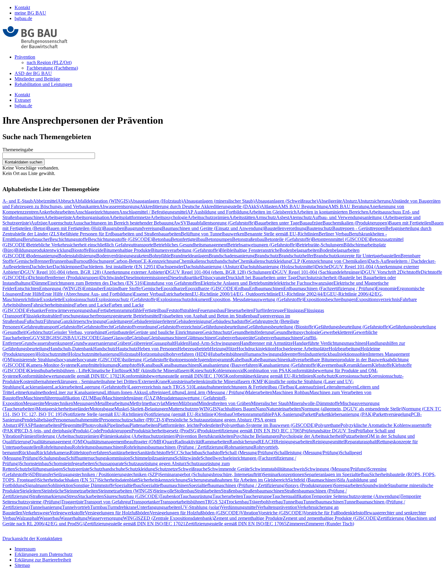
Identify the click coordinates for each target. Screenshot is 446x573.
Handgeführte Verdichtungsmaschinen (329, 343)
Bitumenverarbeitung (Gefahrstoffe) (185, 250)
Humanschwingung (263, 354)
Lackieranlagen (37, 386)
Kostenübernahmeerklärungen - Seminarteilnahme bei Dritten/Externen (88, 381)
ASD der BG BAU (33, 73)
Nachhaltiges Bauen (236, 408)
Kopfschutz (324, 376)
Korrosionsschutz (352, 376)
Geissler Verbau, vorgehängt (79, 332)
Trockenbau (237, 501)
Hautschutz (126, 348)
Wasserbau (49, 518)
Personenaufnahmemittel (76, 419)
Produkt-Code (86, 430)
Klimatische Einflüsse (108, 370)
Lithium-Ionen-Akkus (125, 392)
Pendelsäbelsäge (37, 419)
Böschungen (101, 261)
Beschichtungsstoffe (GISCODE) (120, 239)
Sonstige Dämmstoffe (93, 485)
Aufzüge (39, 222)
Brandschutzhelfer (296, 255)
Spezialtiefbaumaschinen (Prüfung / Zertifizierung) (237, 485)
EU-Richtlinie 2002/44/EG (304, 294)
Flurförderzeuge (268, 310)
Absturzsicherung (374, 201)
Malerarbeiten (259, 392)
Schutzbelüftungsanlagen (39, 469)
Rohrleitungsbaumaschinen (98, 447)
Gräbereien (140, 343)
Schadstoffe (213, 452)
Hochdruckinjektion (256, 348)
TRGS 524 (215, 501)
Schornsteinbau (34, 463)
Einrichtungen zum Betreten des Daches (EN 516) (95, 283)
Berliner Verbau (334, 233)
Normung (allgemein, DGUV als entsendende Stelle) (351, 408)
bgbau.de (23, 18)
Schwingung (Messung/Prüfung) (336, 469)
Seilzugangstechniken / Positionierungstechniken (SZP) (106, 474)
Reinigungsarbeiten (293, 441)
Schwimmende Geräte (229, 469)
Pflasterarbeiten (45, 425)
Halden (181, 343)
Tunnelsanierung (46, 507)
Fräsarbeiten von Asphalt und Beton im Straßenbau (208, 315)
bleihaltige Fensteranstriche (253, 250)
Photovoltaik (95, 425)
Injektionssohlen (352, 354)
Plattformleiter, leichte (178, 425)
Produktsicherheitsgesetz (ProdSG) (164, 430)
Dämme (39, 283)
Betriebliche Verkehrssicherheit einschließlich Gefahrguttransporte (90, 244)
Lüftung (176, 392)
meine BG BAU (30, 12)
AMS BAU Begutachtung (303, 206)
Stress (72, 496)
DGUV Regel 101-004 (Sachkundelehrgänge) (317, 272)
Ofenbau (223, 414)
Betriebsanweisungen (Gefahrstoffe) (261, 244)
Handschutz (104, 348)
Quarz (169, 441)
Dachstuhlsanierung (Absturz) (212, 266)
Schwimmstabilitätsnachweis (277, 469)
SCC (175, 452)
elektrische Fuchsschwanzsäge (304, 283)
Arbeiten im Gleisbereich (272, 211)
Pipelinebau (118, 425)
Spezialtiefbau (127, 485)
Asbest (282, 217)
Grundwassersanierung (94, 343)
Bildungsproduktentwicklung (43, 250)
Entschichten (27, 288)
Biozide (96, 250)
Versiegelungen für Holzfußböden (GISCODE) (195, 512)
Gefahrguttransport (40, 326)
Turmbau (98, 507)
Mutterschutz (180, 408)
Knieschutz (202, 370)
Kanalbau (151, 365)
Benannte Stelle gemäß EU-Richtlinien (281, 233)
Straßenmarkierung (48, 496)
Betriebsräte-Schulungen (319, 244)
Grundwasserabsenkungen (46, 343)
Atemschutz (300, 217)
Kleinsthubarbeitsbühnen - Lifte (57, 370)
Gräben (123, 343)
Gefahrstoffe (70, 326)
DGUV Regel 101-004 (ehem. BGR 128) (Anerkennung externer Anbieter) (93, 272)
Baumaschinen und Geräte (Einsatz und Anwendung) (213, 228)
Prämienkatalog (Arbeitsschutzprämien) (138, 436)
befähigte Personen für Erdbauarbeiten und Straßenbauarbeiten (121, 233)
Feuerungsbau (211, 310)
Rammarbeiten (215, 441)
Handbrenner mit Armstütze (266, 343)
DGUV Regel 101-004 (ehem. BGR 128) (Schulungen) (219, 272)
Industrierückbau (321, 354)
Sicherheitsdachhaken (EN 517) (67, 479)
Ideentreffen (293, 354)
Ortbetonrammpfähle (252, 414)
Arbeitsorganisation (90, 217)
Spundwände (375, 485)
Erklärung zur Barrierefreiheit (43, 559)
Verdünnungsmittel (239, 507)
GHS (54, 337)
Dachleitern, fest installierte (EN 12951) (119, 266)
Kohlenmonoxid (228, 370)
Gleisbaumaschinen (167, 337)
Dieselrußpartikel (184, 277)
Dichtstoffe (410, 272)
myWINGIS (205, 408)
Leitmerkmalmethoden (34, 392)
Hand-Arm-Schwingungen (214, 343)
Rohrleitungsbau (56, 447)
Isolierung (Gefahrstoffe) (146, 359)
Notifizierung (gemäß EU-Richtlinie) (180, 414)
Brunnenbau (61, 261)
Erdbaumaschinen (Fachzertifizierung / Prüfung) (329, 288)
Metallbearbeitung (112, 403)
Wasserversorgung (105, 518)
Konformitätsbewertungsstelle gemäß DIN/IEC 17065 (173, 376)
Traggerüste (72, 501)
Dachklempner (67, 266)
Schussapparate (109, 463)
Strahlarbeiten (207, 490)
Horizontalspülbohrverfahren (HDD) (174, 354)
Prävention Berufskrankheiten (204, 436)
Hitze (231, 348)
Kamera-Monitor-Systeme (52, 365)
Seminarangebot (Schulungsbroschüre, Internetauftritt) (211, 474)
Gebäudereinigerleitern (153, 321)
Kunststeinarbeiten (185, 381)
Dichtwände (111, 277)
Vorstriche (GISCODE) (280, 512)
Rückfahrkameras (53, 452)
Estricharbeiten (177, 294)
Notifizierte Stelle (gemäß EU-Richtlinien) (104, 414)
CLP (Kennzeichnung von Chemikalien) (329, 261)
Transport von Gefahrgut (107, 501)
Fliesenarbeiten (239, 310)
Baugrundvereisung (143, 228)
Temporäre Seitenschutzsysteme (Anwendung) (355, 496)
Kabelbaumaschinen (268, 359)
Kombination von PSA (266, 370)
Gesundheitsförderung (252, 332)
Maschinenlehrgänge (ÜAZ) (130, 397)
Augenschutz (60, 222)
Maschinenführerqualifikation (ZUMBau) (63, 397)
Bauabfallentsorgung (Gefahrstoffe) (221, 222)
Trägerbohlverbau (266, 501)
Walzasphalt (27, 518)
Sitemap (22, 565)
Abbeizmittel (45, 201)
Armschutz (265, 217)
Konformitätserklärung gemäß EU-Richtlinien (269, 376)
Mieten (172, 403)
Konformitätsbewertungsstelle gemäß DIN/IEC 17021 (70, 376)
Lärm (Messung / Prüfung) (220, 392)
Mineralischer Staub (270, 403)
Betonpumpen (218, 239)
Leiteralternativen (340, 386)
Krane (161, 381)
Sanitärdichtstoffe (154, 452)
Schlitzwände (188, 458)
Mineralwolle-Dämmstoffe (314, 403)
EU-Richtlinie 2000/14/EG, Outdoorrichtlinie (235, 294)
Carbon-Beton (126, 261)
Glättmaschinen (200, 337)
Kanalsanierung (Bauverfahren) (229, 365)
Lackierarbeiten (67, 386)
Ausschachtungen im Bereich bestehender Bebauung (123, 222)
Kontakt (22, 7)
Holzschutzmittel (52, 354)
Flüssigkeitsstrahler (42, 315)
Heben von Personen (157, 348)
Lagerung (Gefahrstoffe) (105, 386)
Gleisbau (139, 337)
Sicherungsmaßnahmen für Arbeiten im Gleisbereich (238, 479)
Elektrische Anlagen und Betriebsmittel (238, 283)
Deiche (322, 266)
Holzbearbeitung (344, 348)
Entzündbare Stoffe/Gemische (132, 288)
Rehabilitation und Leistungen (43, 84)
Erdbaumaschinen (266, 288)
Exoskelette (51, 299)
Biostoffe (80, 250)
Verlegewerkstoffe (67, 512)
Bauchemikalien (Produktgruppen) (356, 222)
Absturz (349, 201)
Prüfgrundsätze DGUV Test (329, 430)
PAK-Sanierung (287, 414)
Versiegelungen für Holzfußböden (117, 512)
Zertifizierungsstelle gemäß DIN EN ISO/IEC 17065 (235, 523)
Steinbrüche (52, 490)
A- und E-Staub (17, 201)
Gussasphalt (162, 343)
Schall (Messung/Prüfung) (250, 452)
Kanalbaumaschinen (179, 365)
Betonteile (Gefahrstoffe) (288, 239)
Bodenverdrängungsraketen (122, 255)
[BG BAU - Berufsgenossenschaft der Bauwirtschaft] (35, 46)
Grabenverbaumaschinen (278, 337)
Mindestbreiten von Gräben (224, 403)
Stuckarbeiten (91, 496)
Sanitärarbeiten (123, 452)
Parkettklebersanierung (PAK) (344, 414)
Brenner (42, 261)
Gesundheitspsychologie (296, 332)
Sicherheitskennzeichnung (163, 479)
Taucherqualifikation (291, 496)
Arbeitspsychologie (169, 217)
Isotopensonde (184, 359)
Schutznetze (166, 469)
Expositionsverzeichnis (378, 299)
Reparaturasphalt (361, 441)
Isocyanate (66, 359)
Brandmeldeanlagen (190, 255)
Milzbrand (188, 403)
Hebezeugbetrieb (193, 348)
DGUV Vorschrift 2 (380, 272)
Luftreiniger (157, 392)
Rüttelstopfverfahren (89, 452)
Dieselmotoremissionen (145, 277)
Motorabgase (102, 408)
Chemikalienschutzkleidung (264, 261)
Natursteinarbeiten (283, 408)
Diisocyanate (213, 277)
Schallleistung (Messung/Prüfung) (307, 452)
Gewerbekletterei (336, 332)
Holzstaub (129, 354)
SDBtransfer (41, 474)
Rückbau (27, 452)
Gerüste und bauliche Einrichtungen (167, 332)
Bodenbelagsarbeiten (299, 250)
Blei (224, 250)
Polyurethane (327, 425)
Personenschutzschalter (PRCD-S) (133, 419)
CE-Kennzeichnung (159, 261)
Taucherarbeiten (227, 496)
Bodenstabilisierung (77, 255)
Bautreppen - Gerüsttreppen (358, 228)
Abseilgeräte (330, 201)
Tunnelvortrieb (76, 507)
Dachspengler (170, 266)
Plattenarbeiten (144, 425)
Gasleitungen (118, 321)
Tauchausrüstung (196, 496)
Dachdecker (41, 266)
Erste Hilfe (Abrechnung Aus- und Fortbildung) (87, 294)
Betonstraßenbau (248, 239)
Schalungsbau (52, 458)
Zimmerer (295, 523)
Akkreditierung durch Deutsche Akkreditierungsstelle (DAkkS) (200, 206)
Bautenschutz (319, 228)
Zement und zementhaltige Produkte (248, 518)
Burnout (81, 261)
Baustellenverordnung (285, 228)
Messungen (84, 403)
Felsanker (36, 310)
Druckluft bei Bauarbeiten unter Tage (261, 277)
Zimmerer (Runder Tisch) (329, 523)
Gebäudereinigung (193, 321)
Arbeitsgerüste (58, 217)
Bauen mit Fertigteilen (410, 222)
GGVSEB (39, 337)
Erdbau (242, 288)
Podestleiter (210, 425)
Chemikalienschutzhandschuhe (208, 261)
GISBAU (68, 337)
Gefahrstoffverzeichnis (178, 326)
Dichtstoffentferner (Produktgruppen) (64, 277)
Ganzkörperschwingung (83, 321)
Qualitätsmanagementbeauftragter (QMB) (123, 441)
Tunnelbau (293, 501)
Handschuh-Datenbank (71, 348)
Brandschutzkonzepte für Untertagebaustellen (356, 255)
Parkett (309, 414)
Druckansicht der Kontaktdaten (32, 538)
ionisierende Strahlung (34, 359)
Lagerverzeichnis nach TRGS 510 (161, 386)
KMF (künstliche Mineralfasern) (160, 370)
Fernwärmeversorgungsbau (72, 310)
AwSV (180, 222)
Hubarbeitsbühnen (226, 354)
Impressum (25, 548)
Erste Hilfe (32, 294)
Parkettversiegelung (392, 414)
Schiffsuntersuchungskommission (98, 458)
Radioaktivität (188, 441)
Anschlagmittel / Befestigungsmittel (153, 211)
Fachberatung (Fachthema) (52, 67)
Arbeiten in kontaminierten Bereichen (332, 211)
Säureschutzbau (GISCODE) (132, 496)
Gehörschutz (39, 332)
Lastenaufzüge (310, 386)
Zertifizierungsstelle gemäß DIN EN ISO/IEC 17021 (134, 523)
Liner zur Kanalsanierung (80, 392)
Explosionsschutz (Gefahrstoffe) (126, 299)
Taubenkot (170, 496)
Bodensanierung (42, 255)
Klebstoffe (382, 365)
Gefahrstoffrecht (97, 326)
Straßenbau (231, 490)
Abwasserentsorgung (119, 206)
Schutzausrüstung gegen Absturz (155, 463)
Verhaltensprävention (277, 507)
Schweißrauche (193, 469)
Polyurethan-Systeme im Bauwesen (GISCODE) (268, 425)
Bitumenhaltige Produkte (127, 250)
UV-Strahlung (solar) (201, 507)
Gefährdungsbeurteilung (223, 326)
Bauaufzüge (311, 222)
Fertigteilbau (154, 310)
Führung (52, 321)
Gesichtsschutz (216, 332)
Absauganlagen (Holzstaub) (156, 201)
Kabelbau (240, 359)
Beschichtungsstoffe (68, 239)
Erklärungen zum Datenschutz (44, 554)
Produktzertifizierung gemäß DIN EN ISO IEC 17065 (250, 430)
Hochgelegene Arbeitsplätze (302, 348)
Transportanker (145, 501)
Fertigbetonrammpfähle (120, 310)
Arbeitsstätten (242, 217)
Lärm (189, 392)
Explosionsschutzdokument (183, 299)
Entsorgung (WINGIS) (61, 288)
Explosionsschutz (79, 299)
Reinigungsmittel (328, 441)
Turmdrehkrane (122, 507)
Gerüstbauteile (119, 332)
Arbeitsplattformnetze (129, 217)
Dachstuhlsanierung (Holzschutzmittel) (278, 266)
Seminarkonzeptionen (283, 474)
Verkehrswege (36, 512)
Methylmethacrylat (147, 403)
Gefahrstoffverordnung (135, 326)
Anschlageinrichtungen (97, 211)
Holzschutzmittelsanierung (94, 354)
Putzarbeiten (355, 436)
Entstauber (93, 288)
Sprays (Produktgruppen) (310, 485)
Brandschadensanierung (232, 255)
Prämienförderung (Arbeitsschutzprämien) (60, 436)
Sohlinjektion (60, 485)
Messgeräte (34, 403)
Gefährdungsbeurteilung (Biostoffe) (281, 326)
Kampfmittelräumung (97, 365)
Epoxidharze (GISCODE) (210, 288)
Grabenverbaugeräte (234, 337)
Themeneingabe (17, 149)
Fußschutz (34, 321)
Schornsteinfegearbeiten (72, 463)
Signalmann (36, 485)
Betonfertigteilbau (188, 239)
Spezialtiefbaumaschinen (165, 485)
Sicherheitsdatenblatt (118, 479)
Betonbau (161, 239)
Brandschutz (267, 255)
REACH (266, 441)
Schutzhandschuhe (107, 469)
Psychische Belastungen (256, 436)
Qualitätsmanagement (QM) (56, 441)
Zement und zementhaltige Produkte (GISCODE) (330, 518)
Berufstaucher (36, 239)
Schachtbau (191, 452)
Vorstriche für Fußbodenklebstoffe (336, 512)
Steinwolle (164, 490)
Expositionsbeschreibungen (329, 299)
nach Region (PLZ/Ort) (49, 62)
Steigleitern (30, 490)
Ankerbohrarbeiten (57, 211)
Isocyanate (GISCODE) (99, 359)
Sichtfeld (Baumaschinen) (312, 479)
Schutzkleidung (140, 469)
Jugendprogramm (214, 359)
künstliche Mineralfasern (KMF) (234, 381)
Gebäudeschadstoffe (230, 321)
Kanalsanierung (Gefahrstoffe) (288, 365)
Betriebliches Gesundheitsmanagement (190, 244)
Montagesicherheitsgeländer (63, 408)
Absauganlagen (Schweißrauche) (286, 201)
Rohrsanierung (239, 447)
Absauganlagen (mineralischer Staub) (219, 201)
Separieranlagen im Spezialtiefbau (336, 474)
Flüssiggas (294, 310)
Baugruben (113, 228)
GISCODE (89, 337)
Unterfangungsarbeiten (159, 507)
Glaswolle (121, 337)
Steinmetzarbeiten (81, 490)
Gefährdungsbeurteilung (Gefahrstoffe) (352, 326)
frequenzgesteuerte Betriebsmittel (128, 315)
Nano (260, 408)
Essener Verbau (148, 294)
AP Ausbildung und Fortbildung (217, 211)
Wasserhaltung (74, 518)
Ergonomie (386, 288)
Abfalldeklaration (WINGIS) (102, 201)
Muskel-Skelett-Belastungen (141, 408)
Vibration (249, 512)
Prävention (25, 57)
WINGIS (131, 518)
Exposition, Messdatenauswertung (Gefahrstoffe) (256, 299)
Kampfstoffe (130, 365)
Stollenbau (184, 490)
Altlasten (269, 206)
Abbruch (65, 201)
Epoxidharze (173, 288)
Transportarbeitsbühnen (182, 501)
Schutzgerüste (76, 469)
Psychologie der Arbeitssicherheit (311, 436)
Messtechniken (59, 403)
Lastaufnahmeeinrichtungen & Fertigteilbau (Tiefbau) (245, 386)
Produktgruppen (115, 430)
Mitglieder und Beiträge (37, 78)
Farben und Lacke (91, 304)
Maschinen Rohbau (290, 392)
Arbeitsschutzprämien (208, 217)
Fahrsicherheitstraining (52, 304)
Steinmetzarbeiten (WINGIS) (126, 490)
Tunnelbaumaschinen (323, 501)
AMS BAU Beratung (348, 206)
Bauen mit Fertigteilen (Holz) (75, 228)
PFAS (25, 425)
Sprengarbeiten (348, 485)
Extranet (23, 100)
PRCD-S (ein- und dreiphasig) (44, 430)
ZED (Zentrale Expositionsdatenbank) (177, 518)
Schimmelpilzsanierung (152, 458)
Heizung (218, 348)
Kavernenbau (330, 365)
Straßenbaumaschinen (263, 490)
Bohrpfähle (160, 255)
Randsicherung (243, 441)
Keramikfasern (357, 365)
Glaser (106, 337)
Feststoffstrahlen (182, 310)
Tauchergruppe (257, 496)
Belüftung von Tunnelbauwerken (212, 233)
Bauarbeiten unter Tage (277, 222)
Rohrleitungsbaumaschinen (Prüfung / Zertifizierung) (174, 447)
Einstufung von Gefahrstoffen (172, 283)
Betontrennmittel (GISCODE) (341, 239)
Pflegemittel (71, 425)
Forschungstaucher (78, 315)
